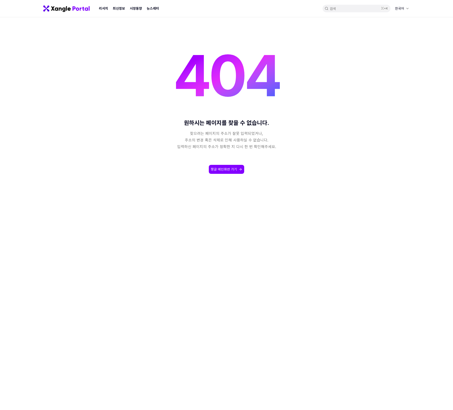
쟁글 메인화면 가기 (224, 169)
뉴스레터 (153, 8)
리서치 (103, 8)
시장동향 (136, 8)
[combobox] (401, 8)
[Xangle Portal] (66, 8)
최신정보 (119, 8)
